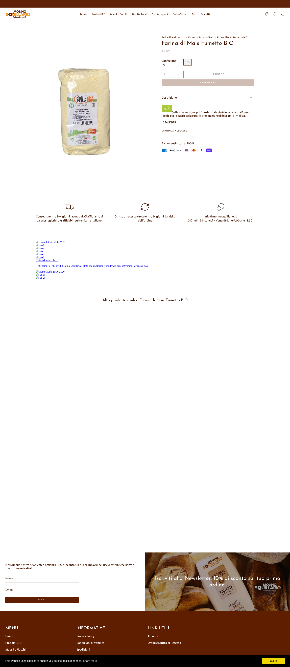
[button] (83, 14)
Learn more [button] (90, 660)
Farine (191, 37)
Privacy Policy (85, 636)
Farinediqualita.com (173, 37)
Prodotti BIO (206, 37)
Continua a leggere (174, 131)
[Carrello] (282, 14)
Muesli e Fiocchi (15, 649)
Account (153, 636)
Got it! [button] (273, 661)
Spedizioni (83, 649)
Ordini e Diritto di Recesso (164, 642)
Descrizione (169, 97)
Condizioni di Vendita (90, 642)
